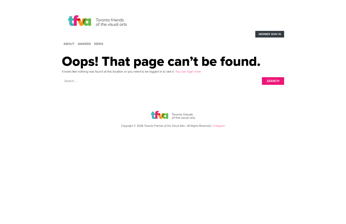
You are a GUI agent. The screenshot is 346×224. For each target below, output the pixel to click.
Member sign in (269, 34)
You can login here (187, 72)
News (98, 44)
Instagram (219, 126)
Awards (84, 44)
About (68, 44)
